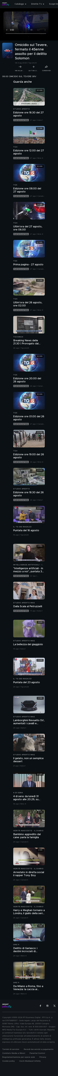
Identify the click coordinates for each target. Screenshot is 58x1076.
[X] (54, 1005)
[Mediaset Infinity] (5, 4)
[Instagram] (47, 1005)
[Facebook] (40, 1005)
